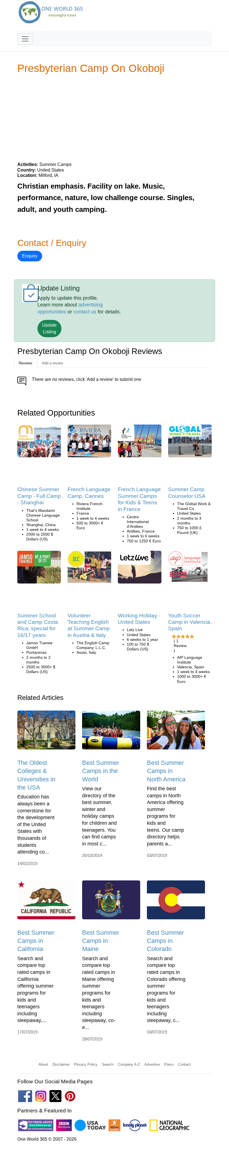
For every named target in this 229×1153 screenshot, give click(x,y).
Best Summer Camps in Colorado (165, 941)
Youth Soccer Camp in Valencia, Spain (190, 622)
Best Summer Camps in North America (166, 771)
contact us (84, 312)
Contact (184, 1064)
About (43, 1064)
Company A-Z (129, 1064)
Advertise (152, 1064)
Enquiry (29, 256)
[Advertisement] (114, 117)
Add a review (52, 363)
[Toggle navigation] (25, 38)
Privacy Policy (85, 1064)
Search (107, 1064)
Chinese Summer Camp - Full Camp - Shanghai (39, 495)
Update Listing (49, 328)
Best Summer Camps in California (35, 941)
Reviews (25, 363)
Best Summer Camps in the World (100, 771)
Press (169, 1064)
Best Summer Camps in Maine (100, 941)
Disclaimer (61, 1064)
